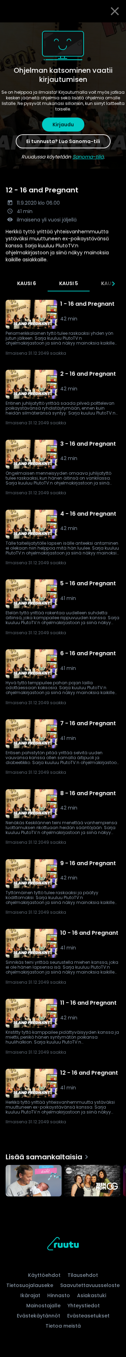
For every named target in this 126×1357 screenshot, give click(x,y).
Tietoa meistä (63, 1325)
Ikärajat (30, 1295)
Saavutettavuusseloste (90, 1285)
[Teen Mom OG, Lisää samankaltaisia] (92, 1181)
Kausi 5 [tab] (68, 283)
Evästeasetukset (88, 1315)
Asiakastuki (91, 1295)
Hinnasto (58, 1295)
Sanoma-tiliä (88, 156)
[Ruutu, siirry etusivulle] (63, 1245)
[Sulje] (115, 11)
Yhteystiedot (84, 1305)
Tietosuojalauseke (29, 1285)
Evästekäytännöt (38, 1315)
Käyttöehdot (44, 1275)
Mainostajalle (43, 1305)
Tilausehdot (83, 1275)
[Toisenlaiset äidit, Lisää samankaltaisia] (34, 1181)
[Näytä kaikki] (63, 1179)
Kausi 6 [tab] (26, 283)
